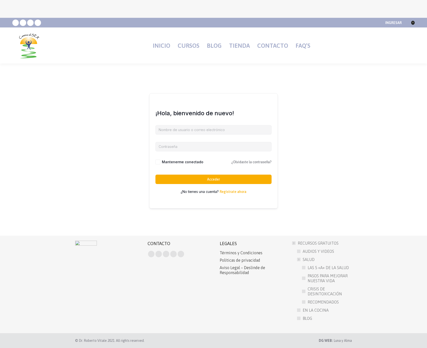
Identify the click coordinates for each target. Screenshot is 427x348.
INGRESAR (393, 23)
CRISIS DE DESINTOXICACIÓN (325, 291)
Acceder (213, 179)
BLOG (307, 318)
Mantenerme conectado (182, 162)
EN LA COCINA (316, 310)
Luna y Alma (343, 341)
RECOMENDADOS (323, 302)
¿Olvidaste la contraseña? (251, 162)
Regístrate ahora (233, 192)
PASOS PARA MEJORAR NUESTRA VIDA (328, 278)
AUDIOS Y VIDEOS (318, 251)
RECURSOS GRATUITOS (318, 243)
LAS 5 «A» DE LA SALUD (328, 267)
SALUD (309, 259)
